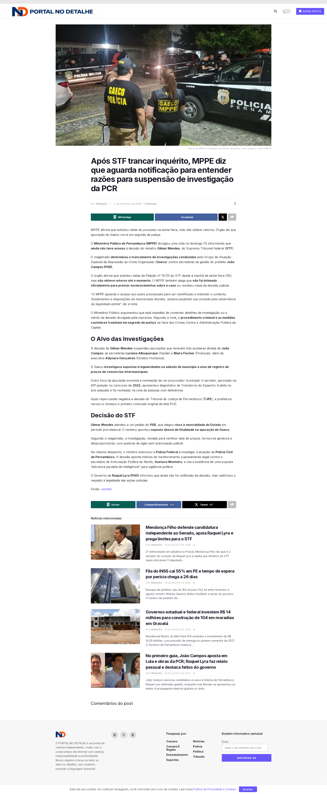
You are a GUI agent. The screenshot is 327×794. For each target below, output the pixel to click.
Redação (101, 203)
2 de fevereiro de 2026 (128, 203)
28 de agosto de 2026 (177, 673)
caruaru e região (173, 748)
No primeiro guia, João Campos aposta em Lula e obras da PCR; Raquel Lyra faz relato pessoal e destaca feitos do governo (186, 661)
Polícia (197, 746)
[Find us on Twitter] (123, 735)
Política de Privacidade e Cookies (214, 789)
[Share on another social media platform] (232, 217)
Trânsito (199, 756)
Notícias (151, 203)
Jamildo (106, 489)
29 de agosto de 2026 (177, 545)
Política (198, 751)
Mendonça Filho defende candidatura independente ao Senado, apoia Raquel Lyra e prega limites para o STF (189, 533)
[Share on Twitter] (223, 217)
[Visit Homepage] (51, 11)
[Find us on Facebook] (114, 735)
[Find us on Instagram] (132, 735)
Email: (225, 741)
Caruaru (172, 741)
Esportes (172, 759)
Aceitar (248, 789)
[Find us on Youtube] (142, 735)
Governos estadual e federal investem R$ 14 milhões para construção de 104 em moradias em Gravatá (190, 617)
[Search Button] (275, 11)
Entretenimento (177, 754)
